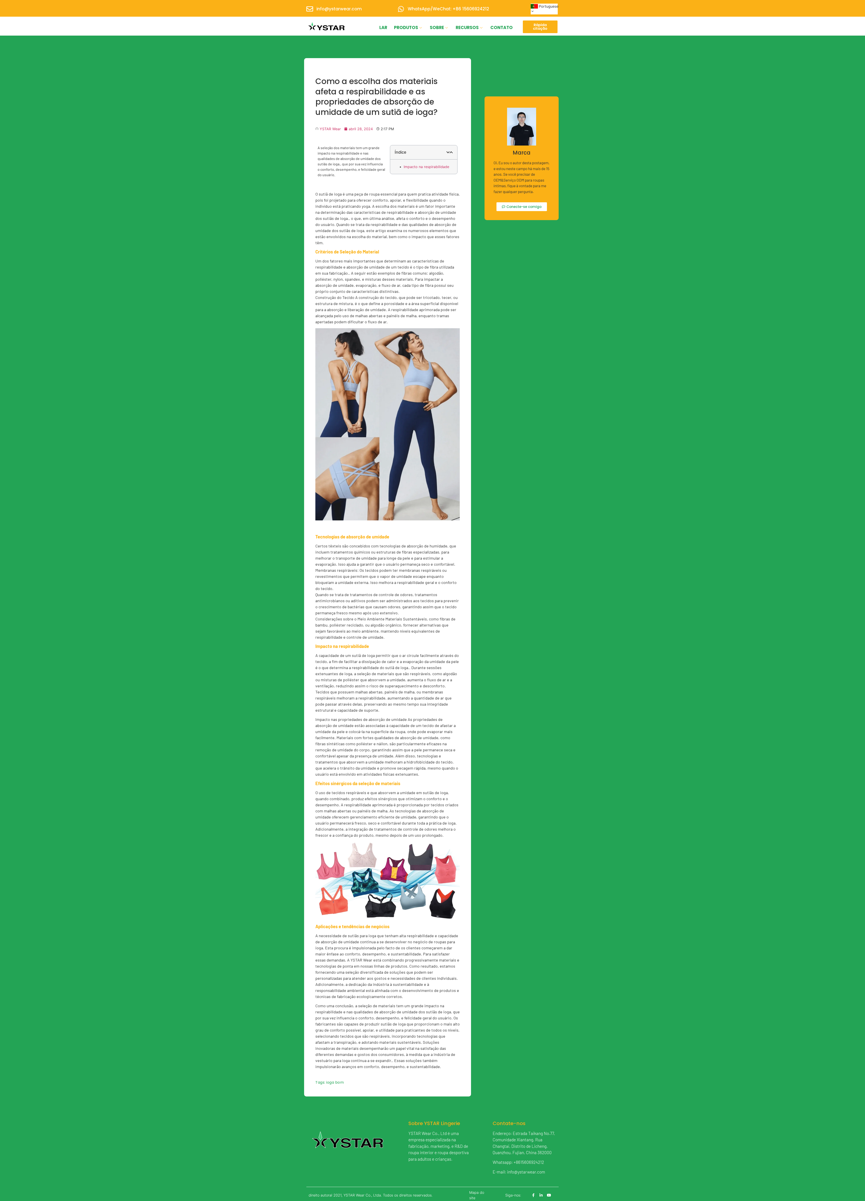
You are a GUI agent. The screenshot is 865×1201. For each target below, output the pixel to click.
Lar (383, 28)
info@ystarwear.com (339, 9)
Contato (501, 28)
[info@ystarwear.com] (309, 9)
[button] (448, 152)
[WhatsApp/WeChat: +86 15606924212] (401, 9)
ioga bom (335, 1082)
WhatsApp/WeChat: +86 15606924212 (448, 9)
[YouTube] (549, 1195)
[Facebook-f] (533, 1195)
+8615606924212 (529, 1162)
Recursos (467, 28)
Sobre (437, 28)
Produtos (406, 28)
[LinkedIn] (541, 1195)
